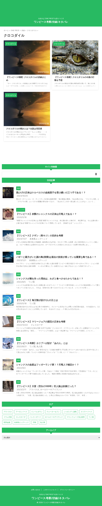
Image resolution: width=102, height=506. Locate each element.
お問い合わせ (35, 490)
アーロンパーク (21, 412)
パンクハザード (35, 417)
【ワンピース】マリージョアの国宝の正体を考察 (40, 321)
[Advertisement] (51, 462)
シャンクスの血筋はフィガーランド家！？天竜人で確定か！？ (47, 364)
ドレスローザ (37, 325)
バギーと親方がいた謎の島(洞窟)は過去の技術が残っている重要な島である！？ (56, 257)
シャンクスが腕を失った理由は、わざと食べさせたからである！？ (49, 278)
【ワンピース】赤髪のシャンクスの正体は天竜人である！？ (46, 214)
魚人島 (40, 346)
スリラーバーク (86, 412)
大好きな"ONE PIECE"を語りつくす (51, 494)
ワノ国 (32, 282)
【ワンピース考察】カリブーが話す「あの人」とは (42, 343)
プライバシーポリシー (67, 490)
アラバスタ (34, 389)
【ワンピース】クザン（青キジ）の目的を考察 (39, 235)
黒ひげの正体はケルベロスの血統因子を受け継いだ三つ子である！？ (51, 192)
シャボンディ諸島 (70, 412)
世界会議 (7, 422)
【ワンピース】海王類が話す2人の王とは (37, 300)
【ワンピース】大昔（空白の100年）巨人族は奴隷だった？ (46, 386)
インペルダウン (37, 412)
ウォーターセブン (53, 412)
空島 (34, 422)
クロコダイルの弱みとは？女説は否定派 (24, 128)
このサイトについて (50, 490)
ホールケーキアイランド (51, 389)
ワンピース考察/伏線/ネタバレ (51, 21)
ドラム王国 (8, 417)
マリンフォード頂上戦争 (76, 417)
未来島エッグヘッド (39, 239)
